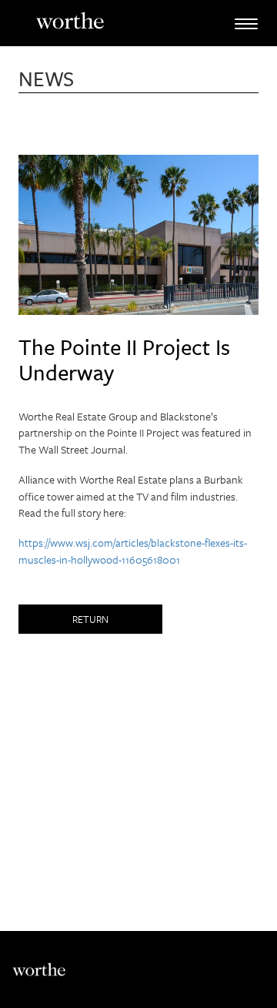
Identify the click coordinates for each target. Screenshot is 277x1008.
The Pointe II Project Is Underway (124, 359)
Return (90, 619)
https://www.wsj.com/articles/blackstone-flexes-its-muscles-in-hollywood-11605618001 (132, 550)
